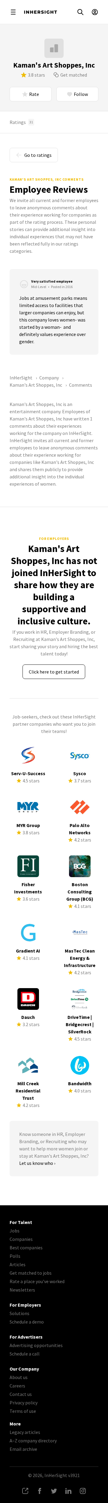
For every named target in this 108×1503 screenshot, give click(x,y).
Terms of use (23, 1411)
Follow (81, 94)
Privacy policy (24, 1403)
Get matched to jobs (31, 1273)
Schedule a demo (27, 1322)
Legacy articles (25, 1432)
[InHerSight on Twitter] (54, 1491)
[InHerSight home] (40, 12)
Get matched (73, 75)
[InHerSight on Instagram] (83, 1491)
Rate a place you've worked (37, 1281)
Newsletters (22, 1290)
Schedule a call (25, 1354)
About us (19, 1377)
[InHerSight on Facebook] (39, 1491)
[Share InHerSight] (25, 1491)
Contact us (21, 1394)
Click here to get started (54, 672)
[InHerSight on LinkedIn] (68, 1491)
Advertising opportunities (36, 1345)
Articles (18, 1264)
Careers (17, 1386)
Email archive (23, 1449)
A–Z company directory (33, 1441)
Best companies (26, 1248)
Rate (34, 94)
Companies (21, 1239)
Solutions (19, 1313)
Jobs (15, 1231)
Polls (15, 1256)
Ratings (21, 122)
